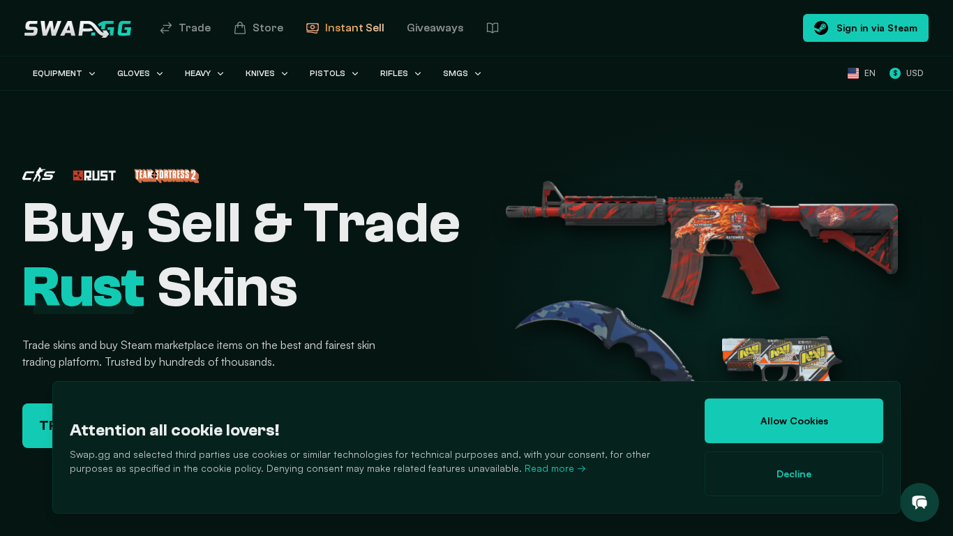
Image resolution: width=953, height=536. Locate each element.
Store (268, 28)
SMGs (455, 73)
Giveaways (435, 28)
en (870, 73)
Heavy (198, 73)
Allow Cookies (794, 420)
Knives (260, 73)
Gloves (133, 73)
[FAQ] (492, 28)
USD (908, 73)
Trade (195, 28)
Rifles (394, 73)
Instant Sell (354, 28)
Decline (793, 473)
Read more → (555, 468)
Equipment (57, 73)
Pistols (327, 73)
